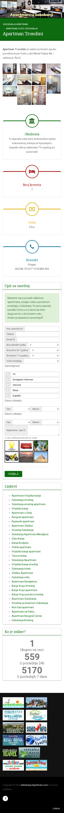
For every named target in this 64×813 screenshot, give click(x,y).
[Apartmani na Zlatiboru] (14, 765)
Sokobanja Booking (22, 620)
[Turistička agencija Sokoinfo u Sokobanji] (37, 728)
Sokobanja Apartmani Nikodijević (30, 534)
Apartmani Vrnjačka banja (26, 495)
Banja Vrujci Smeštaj (23, 585)
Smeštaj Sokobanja (23, 530)
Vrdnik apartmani (21, 547)
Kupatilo (17, 396)
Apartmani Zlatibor (22, 525)
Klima (15, 390)
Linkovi (56, 808)
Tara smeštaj (19, 555)
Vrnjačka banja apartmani (26, 551)
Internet (17, 385)
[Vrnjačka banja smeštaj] (30, 753)
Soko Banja (18, 538)
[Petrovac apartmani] (37, 765)
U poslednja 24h (32, 663)
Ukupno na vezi (32, 650)
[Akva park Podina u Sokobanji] (37, 703)
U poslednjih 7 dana (32, 676)
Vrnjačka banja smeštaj (25, 564)
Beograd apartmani (23, 517)
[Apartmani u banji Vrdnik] (14, 740)
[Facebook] (5, 798)
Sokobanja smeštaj (22, 500)
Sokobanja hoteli (21, 568)
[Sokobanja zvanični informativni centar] (14, 703)
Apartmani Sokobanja (24, 598)
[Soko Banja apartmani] (14, 728)
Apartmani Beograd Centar (27, 615)
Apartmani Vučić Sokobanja (22, 28)
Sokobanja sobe (21, 577)
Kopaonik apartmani (23, 521)
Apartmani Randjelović (24, 581)
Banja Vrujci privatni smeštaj (27, 594)
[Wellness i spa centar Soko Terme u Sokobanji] (14, 715)
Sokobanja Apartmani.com (34, 785)
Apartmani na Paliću (23, 611)
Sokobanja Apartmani (15, 24)
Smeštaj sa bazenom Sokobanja (30, 603)
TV (14, 374)
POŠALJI (13, 474)
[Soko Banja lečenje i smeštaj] (37, 715)
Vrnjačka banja (20, 508)
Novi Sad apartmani (23, 607)
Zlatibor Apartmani (22, 573)
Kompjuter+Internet (23, 379)
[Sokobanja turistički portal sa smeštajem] (11, 753)
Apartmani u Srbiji (22, 512)
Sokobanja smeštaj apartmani (29, 504)
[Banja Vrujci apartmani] (37, 740)
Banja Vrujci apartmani (24, 590)
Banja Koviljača (20, 542)
